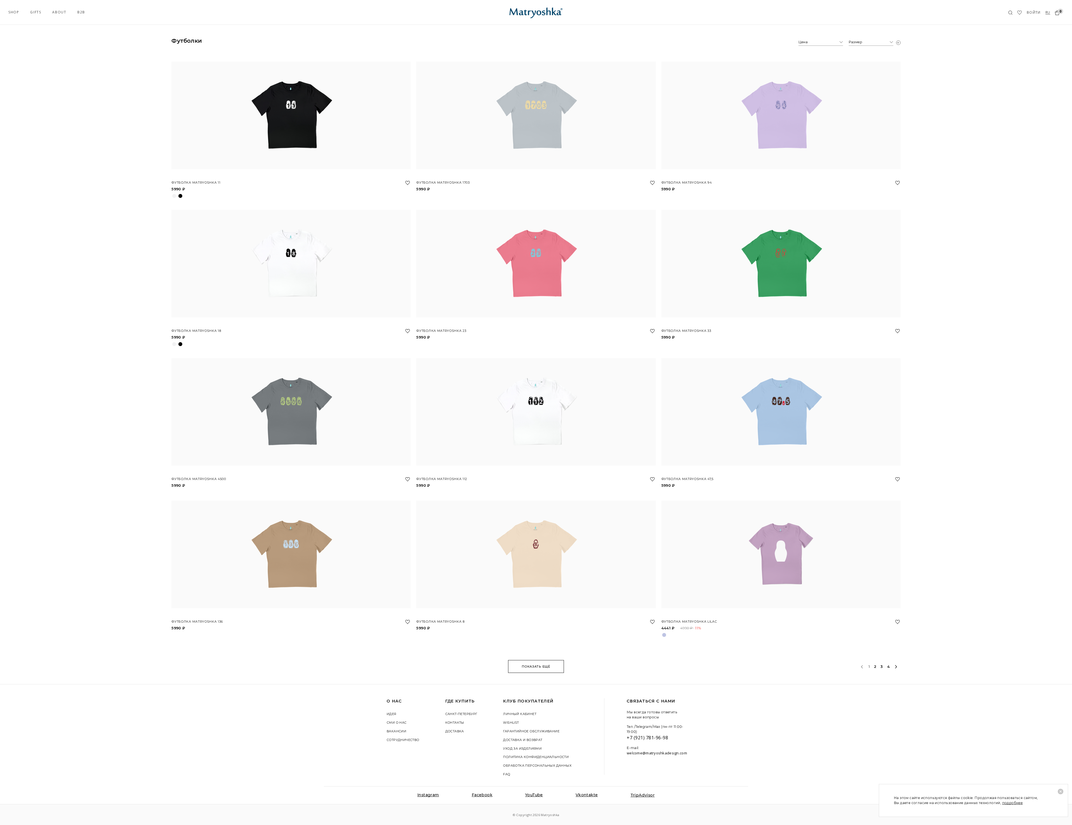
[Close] (1060, 791)
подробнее (1012, 803)
